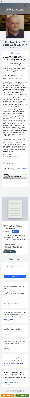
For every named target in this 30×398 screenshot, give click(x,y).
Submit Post (15, 276)
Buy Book (15, 231)
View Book (7, 231)
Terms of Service (19, 391)
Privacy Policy (11, 391)
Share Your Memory (9, 251)
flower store (20, 170)
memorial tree (21, 168)
